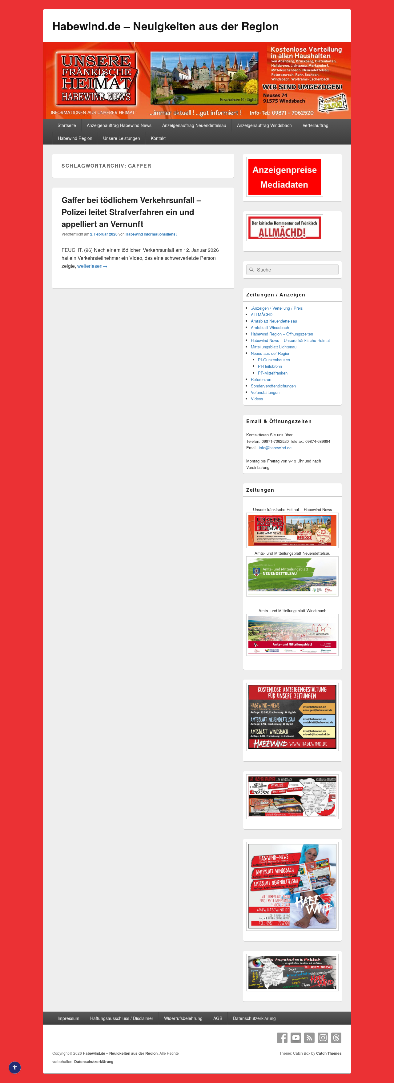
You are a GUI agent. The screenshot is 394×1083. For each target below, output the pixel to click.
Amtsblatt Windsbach (270, 327)
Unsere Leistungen (121, 138)
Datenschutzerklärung (254, 1018)
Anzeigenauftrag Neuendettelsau (194, 125)
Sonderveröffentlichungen (273, 386)
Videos (257, 399)
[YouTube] (296, 1038)
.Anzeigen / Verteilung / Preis (277, 308)
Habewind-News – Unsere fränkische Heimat (290, 340)
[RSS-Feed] (309, 1038)
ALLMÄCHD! (262, 314)
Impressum (68, 1018)
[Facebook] (282, 1038)
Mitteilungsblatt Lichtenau (273, 347)
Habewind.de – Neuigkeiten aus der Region (165, 26)
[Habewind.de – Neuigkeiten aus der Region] (197, 116)
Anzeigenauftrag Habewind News (119, 125)
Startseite (67, 125)
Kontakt (158, 138)
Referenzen (261, 379)
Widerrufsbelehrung (183, 1018)
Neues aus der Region (270, 353)
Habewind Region (75, 138)
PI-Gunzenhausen (274, 360)
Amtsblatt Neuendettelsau (274, 321)
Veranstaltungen (265, 392)
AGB (217, 1018)
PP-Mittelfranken (272, 373)
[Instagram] (323, 1038)
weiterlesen (92, 265)
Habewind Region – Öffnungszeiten (282, 334)
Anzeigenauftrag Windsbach (264, 125)
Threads (336, 1038)
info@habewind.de (275, 447)
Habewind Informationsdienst (151, 234)
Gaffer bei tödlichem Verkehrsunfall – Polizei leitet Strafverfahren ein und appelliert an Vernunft (131, 211)
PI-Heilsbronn (270, 366)
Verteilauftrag (315, 125)
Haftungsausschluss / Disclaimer (121, 1018)
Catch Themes (329, 1053)
